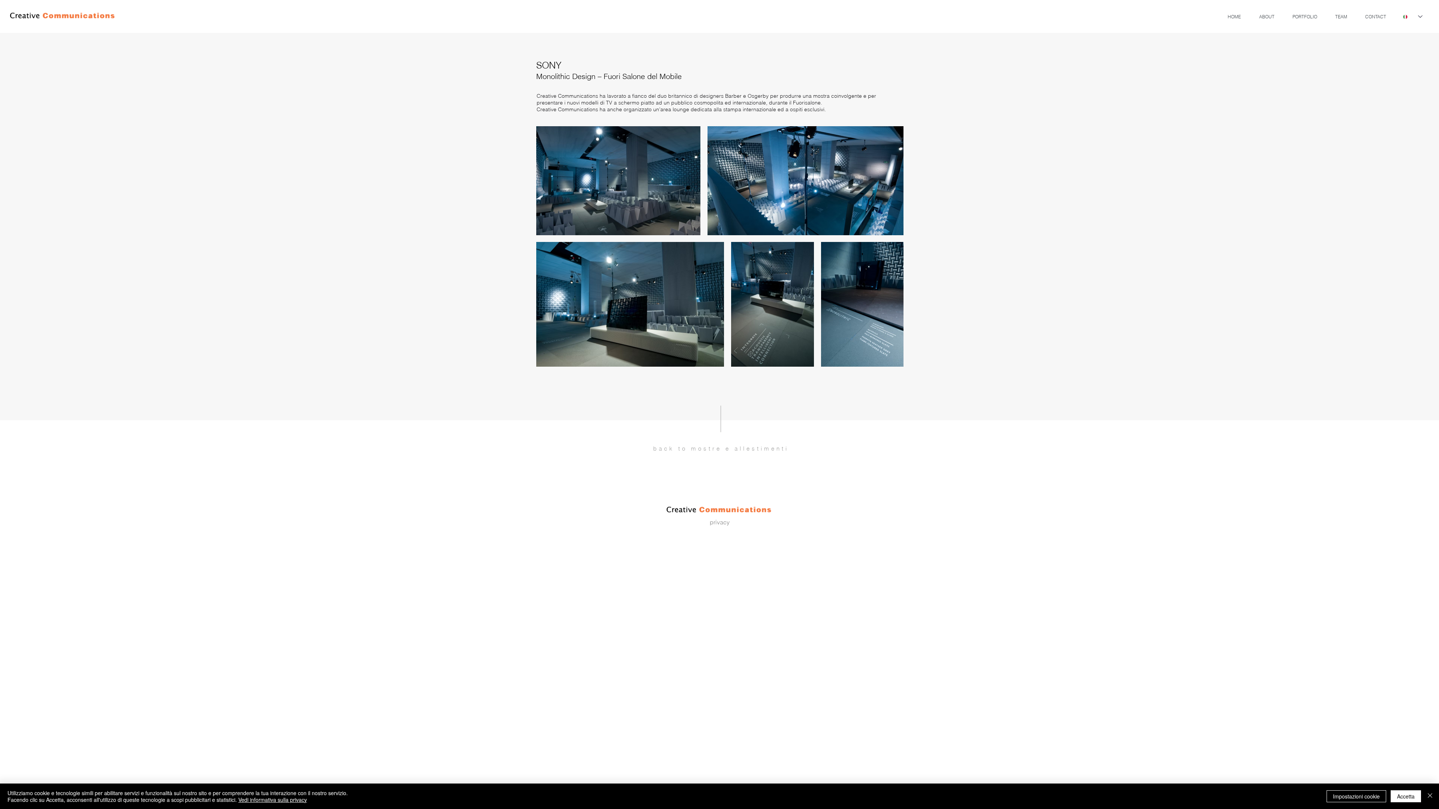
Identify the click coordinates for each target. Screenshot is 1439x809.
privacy (720, 522)
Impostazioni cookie (1356, 796)
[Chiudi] (1430, 796)
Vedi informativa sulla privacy (272, 799)
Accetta (1406, 796)
